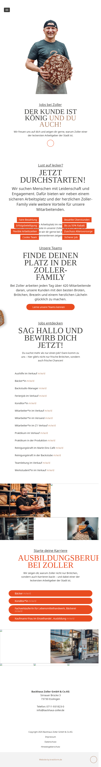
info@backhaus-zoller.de (50, 710)
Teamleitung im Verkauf (32, 462)
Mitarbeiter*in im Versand (34, 418)
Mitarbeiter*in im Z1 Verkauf (35, 425)
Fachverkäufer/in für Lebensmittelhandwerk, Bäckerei (45, 610)
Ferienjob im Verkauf (31, 395)
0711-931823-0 (55, 706)
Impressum (50, 736)
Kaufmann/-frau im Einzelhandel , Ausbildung (44, 618)
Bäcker (23, 593)
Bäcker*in (24, 381)
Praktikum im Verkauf (31, 433)
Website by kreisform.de (50, 759)
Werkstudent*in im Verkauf (34, 470)
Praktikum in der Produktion (35, 440)
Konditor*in (25, 403)
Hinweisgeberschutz (50, 746)
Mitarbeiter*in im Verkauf (33, 410)
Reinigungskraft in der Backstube (38, 455)
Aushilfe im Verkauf (30, 373)
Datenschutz (50, 741)
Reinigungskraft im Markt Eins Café (39, 447)
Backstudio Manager (30, 388)
